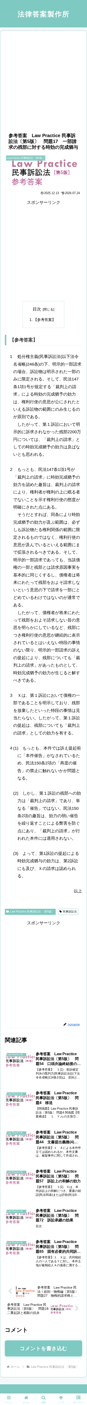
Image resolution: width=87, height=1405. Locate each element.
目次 (37, 309)
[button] (78, 905)
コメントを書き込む (43, 1348)
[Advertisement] (43, 78)
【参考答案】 (44, 319)
